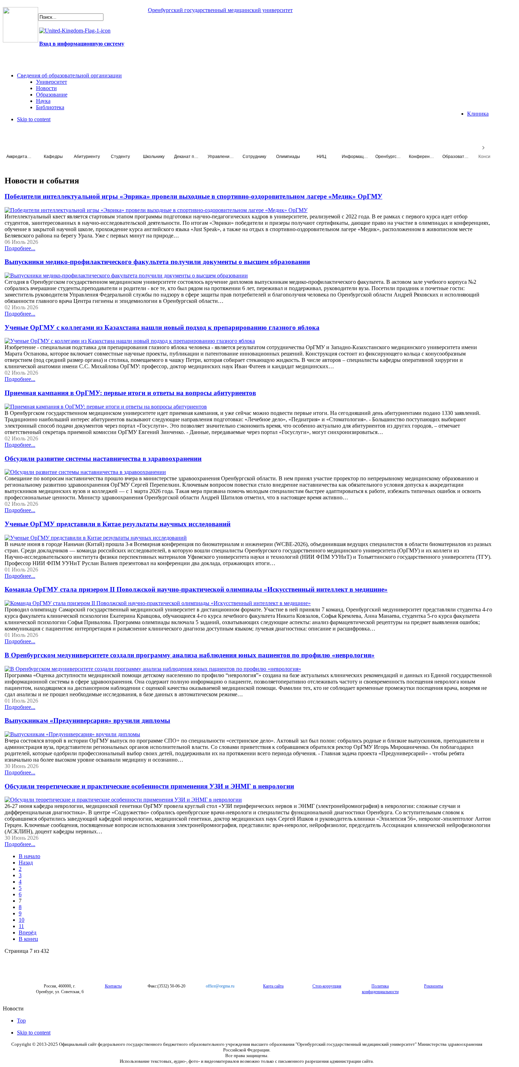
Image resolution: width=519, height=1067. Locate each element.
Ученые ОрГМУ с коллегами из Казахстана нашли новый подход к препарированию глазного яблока (162, 327)
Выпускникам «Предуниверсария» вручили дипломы (87, 720)
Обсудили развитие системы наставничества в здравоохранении (103, 458)
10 (21, 920)
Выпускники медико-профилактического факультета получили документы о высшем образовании (157, 261)
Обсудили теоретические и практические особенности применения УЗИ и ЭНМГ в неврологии (149, 786)
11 (21, 926)
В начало (29, 856)
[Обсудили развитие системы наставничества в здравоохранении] (85, 472)
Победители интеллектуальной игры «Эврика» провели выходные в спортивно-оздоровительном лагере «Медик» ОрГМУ (193, 196)
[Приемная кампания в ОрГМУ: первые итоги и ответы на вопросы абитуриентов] (106, 407)
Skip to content (33, 119)
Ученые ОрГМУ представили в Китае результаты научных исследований (118, 524)
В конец (28, 939)
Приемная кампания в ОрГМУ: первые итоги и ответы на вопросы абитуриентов (130, 393)
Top (21, 1021)
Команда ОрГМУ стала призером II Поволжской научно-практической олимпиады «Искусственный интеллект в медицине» (196, 589)
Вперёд (27, 933)
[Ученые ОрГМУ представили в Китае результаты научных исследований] (96, 538)
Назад (26, 863)
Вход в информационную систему (81, 44)
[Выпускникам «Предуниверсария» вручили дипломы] (72, 734)
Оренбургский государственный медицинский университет (220, 10)
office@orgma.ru (220, 986)
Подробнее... (20, 248)
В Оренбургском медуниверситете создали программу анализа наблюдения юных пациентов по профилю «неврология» (190, 655)
